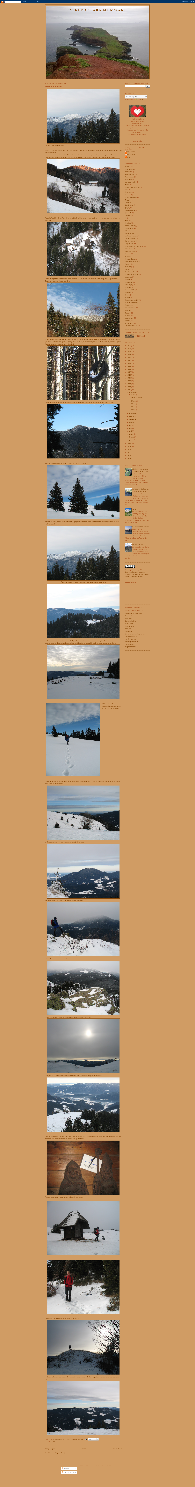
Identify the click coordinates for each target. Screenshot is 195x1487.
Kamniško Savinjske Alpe (133, 246)
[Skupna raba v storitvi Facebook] (95, 1439)
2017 (129, 372)
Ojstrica (133, 509)
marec (131, 434)
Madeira (127, 264)
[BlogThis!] (91, 1439)
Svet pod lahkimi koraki (97, 10)
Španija (127, 305)
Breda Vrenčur (59, 1439)
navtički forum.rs (130, 639)
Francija (127, 200)
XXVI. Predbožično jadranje (140, 527)
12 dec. (133, 407)
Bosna (127, 184)
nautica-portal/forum (131, 641)
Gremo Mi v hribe (130, 621)
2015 (129, 378)
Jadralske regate (130, 236)
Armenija (128, 172)
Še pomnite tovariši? (132, 300)
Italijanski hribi (130, 233)
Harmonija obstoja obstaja (133, 613)
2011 (129, 390)
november (132, 413)
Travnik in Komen (53, 86)
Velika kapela (129, 323)
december (132, 392)
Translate (141, 99)
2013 (129, 384)
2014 (129, 381)
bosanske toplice (130, 182)
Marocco (128, 267)
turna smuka (129, 318)
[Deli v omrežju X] (93, 1439)
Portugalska (129, 282)
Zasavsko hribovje (131, 326)
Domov (83, 1449)
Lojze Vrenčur (130, 154)
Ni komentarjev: (78, 1439)
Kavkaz (127, 254)
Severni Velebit (130, 290)
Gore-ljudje (128, 631)
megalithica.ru (129, 644)
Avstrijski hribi (129, 174)
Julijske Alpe (129, 243)
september (133, 419)
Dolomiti (127, 195)
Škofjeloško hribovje (131, 303)
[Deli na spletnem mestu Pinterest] (97, 1439)
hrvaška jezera (130, 226)
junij (130, 428)
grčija (127, 208)
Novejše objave (50, 1449)
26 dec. (133, 401)
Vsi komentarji (70, 1472)
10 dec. (133, 410)
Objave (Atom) (60, 1453)
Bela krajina (129, 179)
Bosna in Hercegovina (132, 187)
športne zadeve (130, 308)
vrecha (128, 157)
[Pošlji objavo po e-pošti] (89, 1439)
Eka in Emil (129, 624)
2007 (129, 452)
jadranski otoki (130, 238)
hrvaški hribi (129, 228)
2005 (129, 455)
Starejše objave (117, 1449)
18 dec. (133, 404)
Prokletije (128, 287)
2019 (129, 366)
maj (130, 431)
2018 (129, 369)
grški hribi (128, 213)
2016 (129, 375)
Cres (126, 190)
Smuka (127, 295)
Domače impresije (131, 197)
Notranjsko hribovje (131, 274)
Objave (66, 1468)
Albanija (127, 167)
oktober (132, 416)
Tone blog (128, 618)
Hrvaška (128, 223)
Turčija (127, 315)
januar (131, 440)
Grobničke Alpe (130, 210)
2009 (129, 446)
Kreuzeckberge (130, 259)
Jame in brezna (130, 241)
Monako (127, 269)
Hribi (53, 1441)
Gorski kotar (129, 205)
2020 (129, 363)
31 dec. (133, 395)
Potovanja (128, 285)
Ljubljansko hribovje (131, 262)
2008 (129, 449)
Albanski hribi (129, 169)
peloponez (128, 277)
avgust (131, 422)
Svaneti (127, 297)
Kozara (127, 256)
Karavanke (128, 249)
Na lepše (128, 629)
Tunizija (127, 313)
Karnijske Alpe (130, 251)
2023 (129, 354)
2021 (129, 360)
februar (131, 437)
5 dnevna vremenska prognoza (135, 634)
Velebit (127, 321)
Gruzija (127, 215)
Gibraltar (128, 202)
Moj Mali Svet (129, 616)
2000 (129, 458)
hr (125, 218)
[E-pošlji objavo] (86, 1439)
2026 (129, 346)
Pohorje (127, 279)
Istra (126, 231)
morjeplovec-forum (131, 636)
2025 (129, 348)
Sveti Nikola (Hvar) (137, 544)
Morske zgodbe (130, 272)
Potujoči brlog (129, 626)
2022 (129, 357)
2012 (129, 387)
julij (130, 425)
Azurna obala (129, 177)
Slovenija (128, 292)
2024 (129, 351)
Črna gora (128, 192)
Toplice (127, 310)
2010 (129, 443)
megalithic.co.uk (130, 647)
